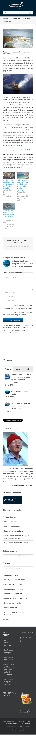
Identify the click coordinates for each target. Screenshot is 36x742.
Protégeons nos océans (13, 531)
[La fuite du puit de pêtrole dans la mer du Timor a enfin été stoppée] (9, 175)
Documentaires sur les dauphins (16, 598)
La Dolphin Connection (23, 266)
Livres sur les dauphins (13, 603)
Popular (8, 369)
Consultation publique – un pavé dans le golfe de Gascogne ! (9, 669)
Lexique (21, 726)
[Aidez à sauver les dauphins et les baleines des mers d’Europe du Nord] (9, 206)
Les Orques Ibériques (12, 526)
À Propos (7, 619)
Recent (18, 369)
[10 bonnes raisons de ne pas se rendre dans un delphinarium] (7, 403)
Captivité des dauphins (13, 584)
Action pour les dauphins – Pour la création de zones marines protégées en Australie (22, 185)
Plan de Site (11, 726)
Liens (27, 726)
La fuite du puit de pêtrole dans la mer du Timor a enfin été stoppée (8, 184)
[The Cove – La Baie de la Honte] (7, 391)
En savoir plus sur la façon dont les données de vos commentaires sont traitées (15, 330)
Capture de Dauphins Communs (16, 543)
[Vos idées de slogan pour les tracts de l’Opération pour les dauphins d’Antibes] (7, 375)
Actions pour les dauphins (14, 594)
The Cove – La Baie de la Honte (20, 392)
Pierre (22, 257)
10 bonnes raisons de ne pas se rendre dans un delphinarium (20, 406)
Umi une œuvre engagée (14, 522)
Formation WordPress (21, 724)
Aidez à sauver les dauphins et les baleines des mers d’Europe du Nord (8, 214)
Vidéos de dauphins (11, 608)
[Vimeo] (26, 638)
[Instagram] (20, 641)
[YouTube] (29, 638)
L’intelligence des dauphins (14, 580)
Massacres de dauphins (13, 589)
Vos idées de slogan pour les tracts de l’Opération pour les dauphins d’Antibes (21, 378)
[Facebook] (20, 638)
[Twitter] (23, 638)
